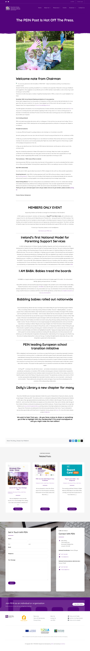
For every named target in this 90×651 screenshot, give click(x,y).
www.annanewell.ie (45, 292)
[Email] (81, 440)
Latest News (23, 492)
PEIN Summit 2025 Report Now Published (45, 479)
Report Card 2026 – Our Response (72, 479)
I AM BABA (40, 286)
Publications (10, 493)
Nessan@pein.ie (65, 569)
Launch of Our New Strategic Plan (18, 488)
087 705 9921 (64, 567)
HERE (71, 264)
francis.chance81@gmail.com (43, 105)
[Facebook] (70, 440)
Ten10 (52, 643)
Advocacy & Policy (16, 492)
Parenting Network (22, 176)
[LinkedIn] (76, 440)
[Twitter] (73, 440)
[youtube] (8, 1)
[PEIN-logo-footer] (9, 615)
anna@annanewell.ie (67, 290)
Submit (12, 583)
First (9, 544)
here (70, 108)
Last (30, 544)
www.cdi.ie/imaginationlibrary (31, 406)
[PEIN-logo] (13, 6)
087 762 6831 (64, 554)
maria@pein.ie (64, 556)
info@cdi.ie (47, 412)
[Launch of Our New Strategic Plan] (18, 465)
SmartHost (62, 643)
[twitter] (6, 1)
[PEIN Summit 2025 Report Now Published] (45, 465)
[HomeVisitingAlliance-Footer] (24, 615)
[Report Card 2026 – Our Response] (72, 465)
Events (42, 483)
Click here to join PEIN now (45, 230)
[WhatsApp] (79, 440)
